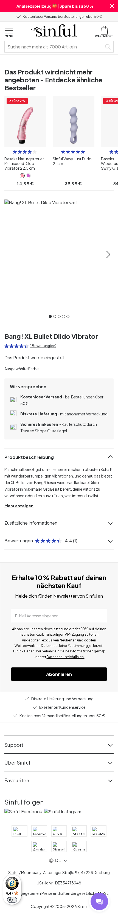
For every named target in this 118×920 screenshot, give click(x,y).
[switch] (12, 900)
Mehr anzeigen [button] (18, 505)
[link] (22, 175)
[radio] (15, 152)
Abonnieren (59, 674)
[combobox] (54, 46)
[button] (112, 6)
